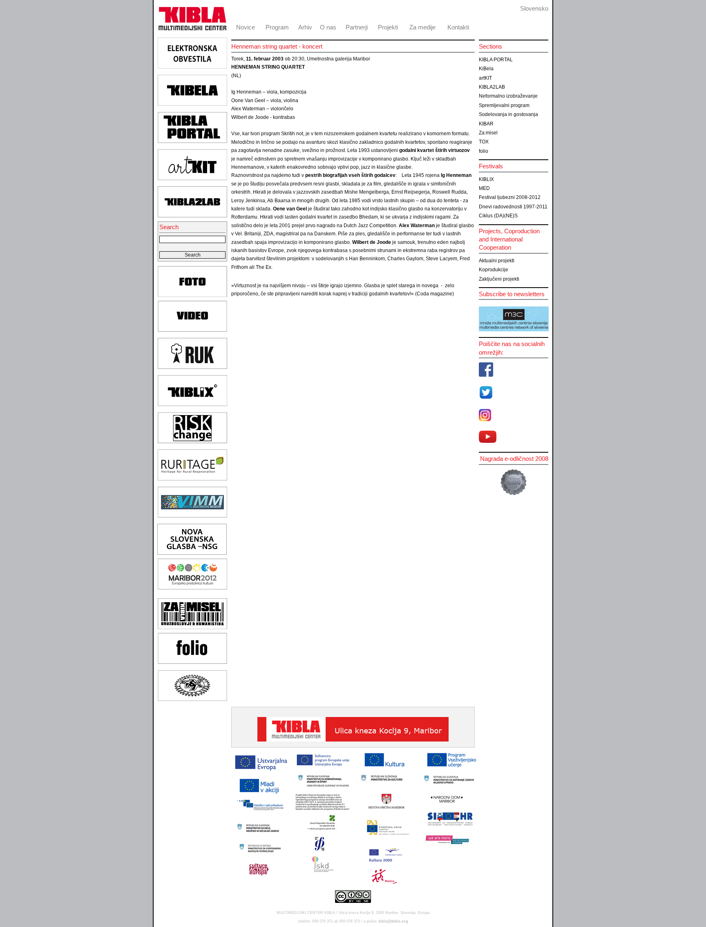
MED (484, 188)
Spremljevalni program (504, 105)
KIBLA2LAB (492, 87)
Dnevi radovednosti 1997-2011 (513, 207)
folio (483, 151)
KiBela (486, 68)
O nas (328, 27)
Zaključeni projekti (499, 279)
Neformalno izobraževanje (508, 96)
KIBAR (486, 124)
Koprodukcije (493, 270)
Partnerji (357, 27)
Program (277, 27)
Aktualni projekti (496, 261)
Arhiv (305, 27)
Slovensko (534, 8)
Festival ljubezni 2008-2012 (510, 197)
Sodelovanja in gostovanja (508, 114)
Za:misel (488, 133)
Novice (245, 27)
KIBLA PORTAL (496, 60)
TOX (484, 142)
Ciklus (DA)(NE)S (498, 216)
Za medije (422, 27)
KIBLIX (486, 179)
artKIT (485, 78)
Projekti (388, 27)
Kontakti (458, 27)
